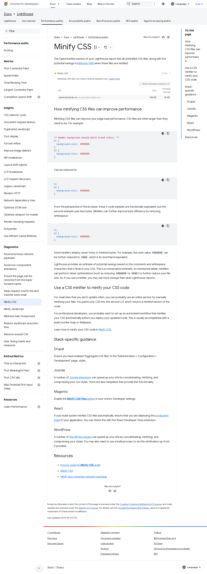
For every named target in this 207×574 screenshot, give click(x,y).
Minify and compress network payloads (83, 476)
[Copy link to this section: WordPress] (74, 430)
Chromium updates (110, 538)
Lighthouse (25, 14)
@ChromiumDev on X (165, 538)
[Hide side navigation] (39, 568)
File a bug (52, 538)
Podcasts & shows (110, 553)
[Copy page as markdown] (106, 47)
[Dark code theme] (162, 133)
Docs (53, 3)
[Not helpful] (168, 37)
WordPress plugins (80, 437)
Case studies (73, 3)
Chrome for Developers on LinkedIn (172, 548)
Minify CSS (105, 329)
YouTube (158, 543)
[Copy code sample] (168, 133)
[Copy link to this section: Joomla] (68, 371)
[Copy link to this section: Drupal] (67, 349)
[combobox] (141, 4)
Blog (89, 3)
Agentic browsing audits (157, 20)
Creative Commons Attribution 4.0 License (141, 504)
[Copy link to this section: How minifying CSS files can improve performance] (145, 109)
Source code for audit (80, 465)
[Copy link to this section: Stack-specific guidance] (99, 340)
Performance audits (52, 20)
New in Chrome (106, 3)
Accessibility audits (80, 20)
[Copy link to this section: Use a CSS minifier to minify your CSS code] (132, 288)
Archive (105, 548)
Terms (50, 567)
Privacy (60, 567)
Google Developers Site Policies (133, 508)
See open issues (55, 543)
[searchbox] (22, 31)
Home (57, 37)
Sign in (199, 3)
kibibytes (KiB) (85, 63)
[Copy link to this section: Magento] (71, 392)
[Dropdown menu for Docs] (59, 4)
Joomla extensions (80, 377)
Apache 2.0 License (88, 508)
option (81, 399)
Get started (28, 20)
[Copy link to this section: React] (66, 409)
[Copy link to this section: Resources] (76, 456)
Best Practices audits (108, 20)
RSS (156, 553)
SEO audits (132, 20)
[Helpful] (163, 37)
